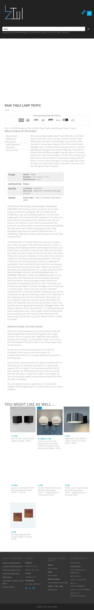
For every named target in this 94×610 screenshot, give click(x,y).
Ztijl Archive (33, 128)
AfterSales (7, 577)
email (30, 386)
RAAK (39, 179)
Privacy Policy (9, 587)
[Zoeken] (88, 29)
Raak (47, 128)
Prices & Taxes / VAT (11, 570)
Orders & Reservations (12, 566)
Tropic (73, 128)
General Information (12, 563)
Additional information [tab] (10, 140)
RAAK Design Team (41, 177)
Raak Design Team (60, 128)
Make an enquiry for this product (21, 131)
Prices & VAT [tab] (12, 150)
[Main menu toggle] (89, 13)
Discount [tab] (10, 147)
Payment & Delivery (11, 573)
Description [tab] (11, 136)
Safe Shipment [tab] (13, 144)
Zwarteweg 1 (76, 566)
